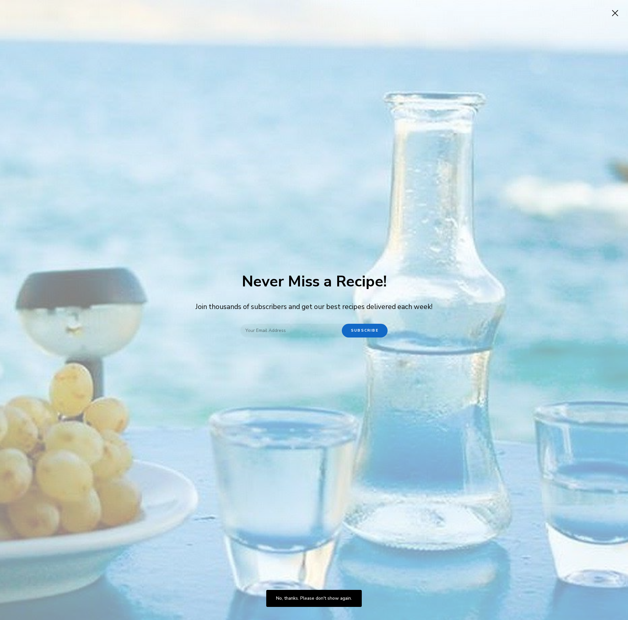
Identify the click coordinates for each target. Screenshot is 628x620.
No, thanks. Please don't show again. (314, 598)
